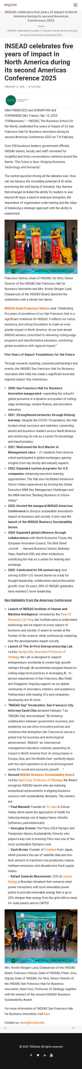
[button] (75, 5)
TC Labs (51, 807)
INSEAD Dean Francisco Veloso (27, 308)
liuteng (36, 87)
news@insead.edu (32, 1022)
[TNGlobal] (11, 4)
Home (41, 26)
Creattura (50, 849)
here (47, 1014)
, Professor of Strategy (40, 780)
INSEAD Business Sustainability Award (47, 775)
